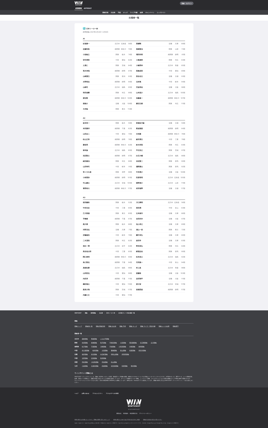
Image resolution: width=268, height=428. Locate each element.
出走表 (113, 12)
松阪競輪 (132, 350)
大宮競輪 (123, 343)
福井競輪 (85, 354)
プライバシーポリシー (145, 413)
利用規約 (125, 413)
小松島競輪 (94, 362)
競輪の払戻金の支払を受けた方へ (152, 419)
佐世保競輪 (114, 366)
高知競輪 (105, 362)
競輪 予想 (123, 326)
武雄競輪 (105, 366)
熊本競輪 (134, 366)
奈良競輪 (94, 354)
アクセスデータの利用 (112, 393)
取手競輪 (103, 343)
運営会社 (118, 413)
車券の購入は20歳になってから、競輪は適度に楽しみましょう (92, 419)
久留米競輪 (94, 366)
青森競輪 (94, 339)
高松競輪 (85, 362)
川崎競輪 (103, 346)
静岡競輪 (141, 346)
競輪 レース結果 (164, 326)
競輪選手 (176, 326)
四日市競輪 (142, 350)
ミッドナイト (161, 12)
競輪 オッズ (133, 326)
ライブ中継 (133, 12)
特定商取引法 (133, 413)
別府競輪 (125, 366)
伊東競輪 (132, 346)
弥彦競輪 (85, 343)
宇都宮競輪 (113, 343)
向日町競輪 (104, 354)
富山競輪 (123, 350)
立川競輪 (154, 343)
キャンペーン (149, 12)
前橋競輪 (94, 343)
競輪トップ (78, 326)
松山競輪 (114, 362)
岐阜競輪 (95, 350)
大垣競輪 (105, 350)
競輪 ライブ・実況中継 (147, 326)
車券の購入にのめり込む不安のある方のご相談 (126, 419)
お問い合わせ (85, 393)
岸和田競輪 (125, 354)
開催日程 (105, 12)
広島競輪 (94, 358)
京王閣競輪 (143, 343)
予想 (119, 12)
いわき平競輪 (104, 339)
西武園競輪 (133, 343)
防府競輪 (103, 358)
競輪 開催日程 (100, 326)
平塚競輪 (112, 346)
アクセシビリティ (98, 393)
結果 (141, 12)
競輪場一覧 (89, 326)
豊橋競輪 (114, 350)
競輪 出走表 (112, 326)
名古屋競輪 (85, 350)
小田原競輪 (122, 346)
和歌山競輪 (114, 354)
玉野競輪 (85, 358)
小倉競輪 (85, 366)
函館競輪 (85, 339)
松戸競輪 (85, 346)
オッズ (125, 12)
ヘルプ (76, 393)
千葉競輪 (94, 346)
